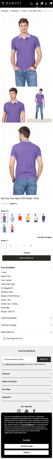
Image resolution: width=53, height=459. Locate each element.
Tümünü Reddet (26, 446)
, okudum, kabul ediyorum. (25, 364)
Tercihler (26, 440)
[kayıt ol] (46, 3)
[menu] (2, 4)
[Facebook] (34, 411)
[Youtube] (26, 411)
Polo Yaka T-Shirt (35, 11)
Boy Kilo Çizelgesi (45, 237)
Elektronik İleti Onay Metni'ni (15, 364)
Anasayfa (4, 11)
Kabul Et (27, 453)
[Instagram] (19, 411)
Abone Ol (44, 359)
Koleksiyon (15, 11)
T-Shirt (24, 11)
